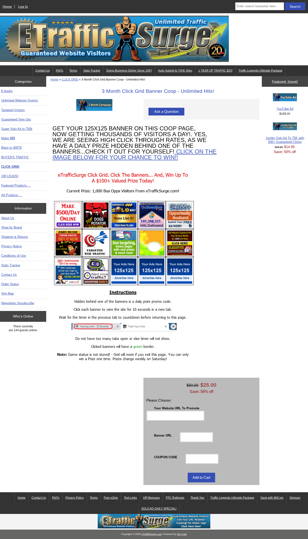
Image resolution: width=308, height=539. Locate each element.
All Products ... (11, 195)
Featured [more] (285, 81)
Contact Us (42, 70)
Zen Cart (182, 534)
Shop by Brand (11, 227)
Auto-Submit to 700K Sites (175, 70)
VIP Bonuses (151, 497)
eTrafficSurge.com (151, 534)
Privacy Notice (11, 246)
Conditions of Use (13, 255)
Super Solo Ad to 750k (16, 129)
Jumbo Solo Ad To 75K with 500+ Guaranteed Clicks (285, 140)
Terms (73, 70)
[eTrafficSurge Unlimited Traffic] (154, 527)
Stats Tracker (91, 70)
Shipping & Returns (14, 237)
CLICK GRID (70, 79)
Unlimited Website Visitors (19, 100)
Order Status (10, 284)
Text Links (130, 497)
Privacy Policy (74, 497)
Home (7, 6)
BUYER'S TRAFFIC (15, 157)
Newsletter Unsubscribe (17, 303)
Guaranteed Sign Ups (16, 119)
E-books (7, 91)
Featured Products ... (16, 185)
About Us (7, 218)
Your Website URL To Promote (176, 408)
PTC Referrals (175, 497)
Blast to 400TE (11, 147)
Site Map (7, 293)
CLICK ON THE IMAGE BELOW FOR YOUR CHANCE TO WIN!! (134, 154)
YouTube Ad (284, 109)
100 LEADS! (10, 176)
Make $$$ (8, 138)
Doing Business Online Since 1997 (129, 70)
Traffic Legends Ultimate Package (260, 70)
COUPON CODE (165, 457)
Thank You (197, 497)
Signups (294, 497)
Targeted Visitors (13, 110)
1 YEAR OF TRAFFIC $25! (215, 70)
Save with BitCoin (271, 497)
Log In (23, 6)
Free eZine (111, 497)
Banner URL (163, 435)
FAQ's (59, 70)
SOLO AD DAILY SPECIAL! (158, 508)
